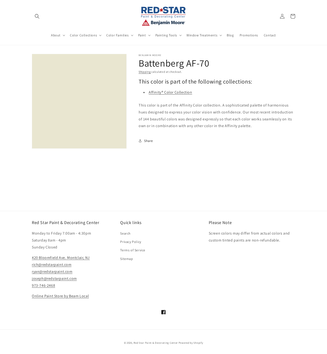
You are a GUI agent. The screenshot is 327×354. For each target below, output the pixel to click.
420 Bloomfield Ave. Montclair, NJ (61, 257)
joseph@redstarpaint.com (54, 278)
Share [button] (148, 141)
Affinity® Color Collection (170, 92)
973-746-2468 (43, 285)
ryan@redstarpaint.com (52, 271)
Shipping (145, 71)
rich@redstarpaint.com (52, 264)
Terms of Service (132, 250)
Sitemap (126, 259)
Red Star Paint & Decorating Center (156, 342)
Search (125, 233)
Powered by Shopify (191, 342)
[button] (37, 16)
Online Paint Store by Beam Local (60, 295)
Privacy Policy (130, 242)
